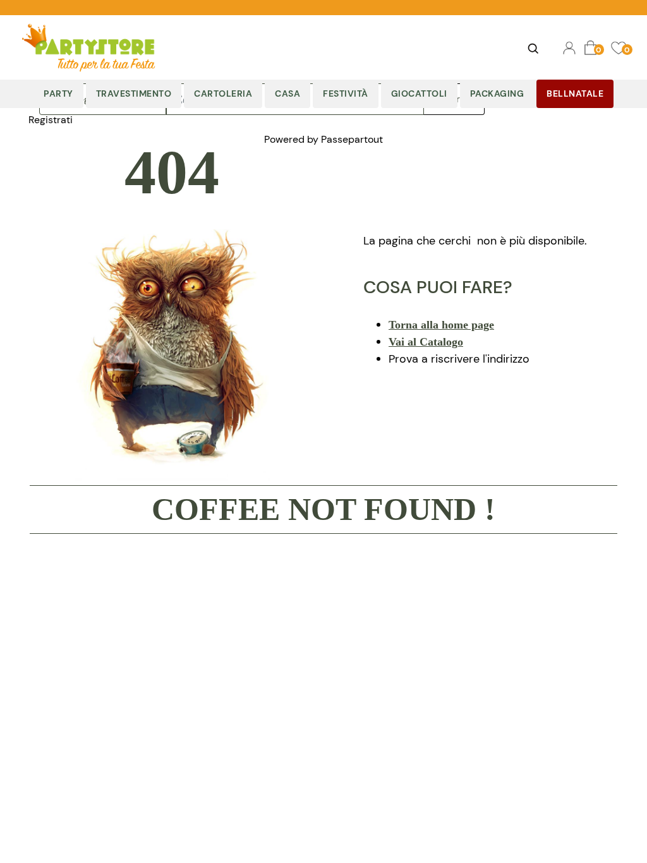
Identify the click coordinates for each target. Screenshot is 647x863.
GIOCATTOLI (419, 93)
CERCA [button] (533, 48)
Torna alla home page (441, 324)
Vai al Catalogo (426, 341)
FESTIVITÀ (345, 93)
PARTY (58, 93)
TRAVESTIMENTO (134, 93)
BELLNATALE (575, 93)
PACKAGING (497, 93)
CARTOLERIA (223, 93)
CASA (287, 93)
